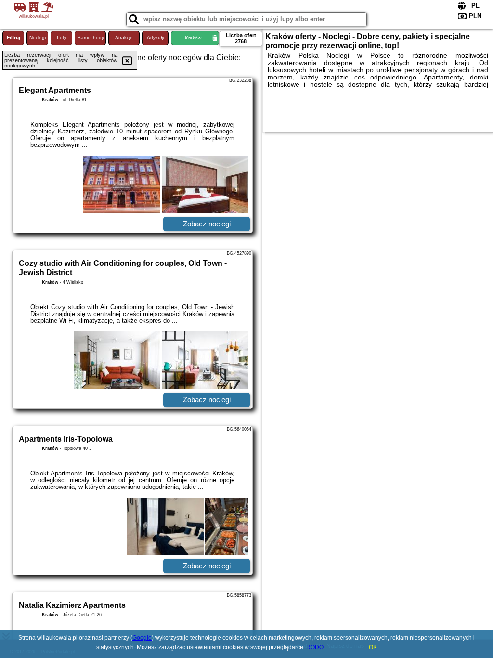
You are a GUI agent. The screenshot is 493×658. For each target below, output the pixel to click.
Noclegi (37, 37)
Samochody (91, 37)
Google (142, 637)
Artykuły (155, 37)
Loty (61, 37)
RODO (315, 647)
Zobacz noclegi (207, 224)
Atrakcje (124, 37)
